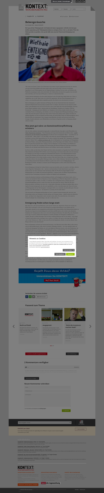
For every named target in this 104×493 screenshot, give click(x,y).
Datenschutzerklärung (45, 247)
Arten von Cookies (68, 250)
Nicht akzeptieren (60, 254)
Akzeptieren (70, 254)
